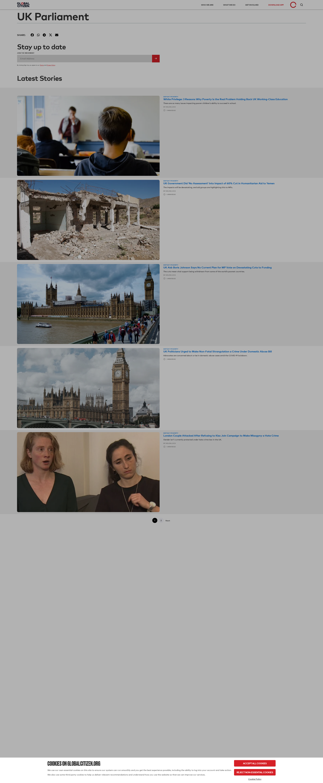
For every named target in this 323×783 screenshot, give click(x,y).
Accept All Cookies (255, 763)
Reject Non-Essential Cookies (255, 772)
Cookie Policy (254, 779)
